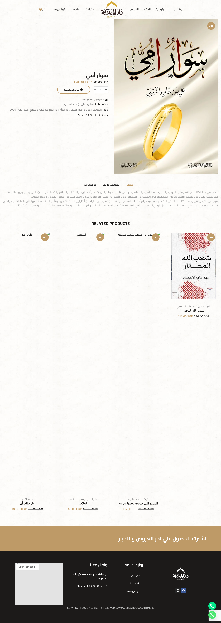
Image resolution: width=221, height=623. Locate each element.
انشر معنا (75, 9)
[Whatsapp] (212, 615)
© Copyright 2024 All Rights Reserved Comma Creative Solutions (110, 608)
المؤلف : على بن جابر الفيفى (85, 110)
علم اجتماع (205, 306)
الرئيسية (160, 9)
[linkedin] (83, 115)
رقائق (90, 104)
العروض (134, 9)
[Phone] (212, 606)
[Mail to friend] (87, 115)
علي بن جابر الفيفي (74, 104)
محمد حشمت (76, 499)
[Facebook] (95, 115)
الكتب (147, 9)
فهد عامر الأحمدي (187, 306)
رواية (149, 499)
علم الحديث (91, 499)
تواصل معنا (58, 9)
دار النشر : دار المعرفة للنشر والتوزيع (49, 110)
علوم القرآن (27, 499)
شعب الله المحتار (193, 310)
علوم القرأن (27, 503)
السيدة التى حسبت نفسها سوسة (138, 503)
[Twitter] (99, 115)
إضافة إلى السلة (72, 89)
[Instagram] (177, 590)
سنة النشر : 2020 (19, 110)
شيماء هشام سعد (135, 499)
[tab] (130, 184)
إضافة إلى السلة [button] (197, 267)
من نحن (90, 9)
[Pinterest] (91, 115)
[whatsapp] (79, 115)
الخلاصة (83, 503)
